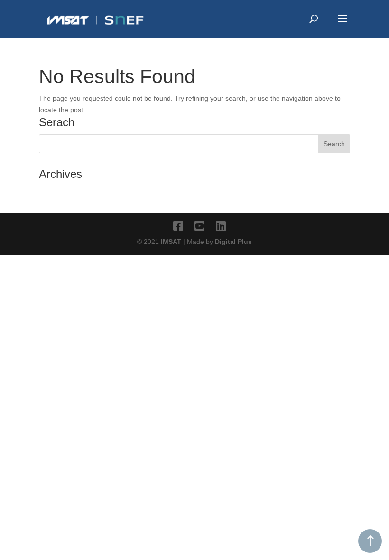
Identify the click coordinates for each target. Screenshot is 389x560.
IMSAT (172, 241)
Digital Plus (233, 241)
